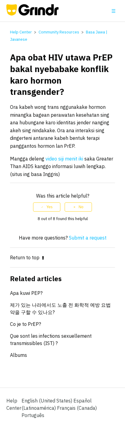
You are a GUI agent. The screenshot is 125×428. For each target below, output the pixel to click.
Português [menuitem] (33, 415)
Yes (49, 207)
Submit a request (87, 238)
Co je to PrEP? (25, 324)
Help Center (21, 32)
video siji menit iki (64, 159)
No (81, 207)
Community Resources (59, 32)
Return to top (24, 257)
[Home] (32, 14)
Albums (18, 355)
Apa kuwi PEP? (26, 293)
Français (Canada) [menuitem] (77, 408)
